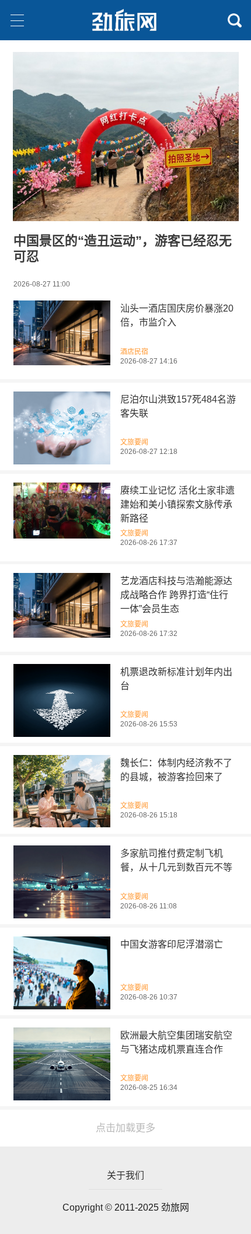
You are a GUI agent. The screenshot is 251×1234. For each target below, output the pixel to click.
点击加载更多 (125, 1128)
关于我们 (125, 1175)
